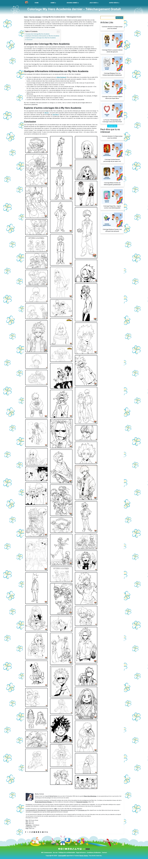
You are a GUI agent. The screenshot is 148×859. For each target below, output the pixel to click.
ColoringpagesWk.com (31, 810)
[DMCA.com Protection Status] (86, 849)
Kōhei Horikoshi (61, 77)
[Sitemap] (75, 849)
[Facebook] (25, 832)
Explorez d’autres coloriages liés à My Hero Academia (41, 37)
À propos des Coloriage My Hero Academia (37, 34)
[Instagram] (30, 832)
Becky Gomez (84, 855)
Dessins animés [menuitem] (72, 2)
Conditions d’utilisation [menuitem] (94, 852)
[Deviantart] (32, 832)
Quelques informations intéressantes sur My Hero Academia (42, 35)
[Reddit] (38, 832)
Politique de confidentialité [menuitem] (67, 852)
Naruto (46, 112)
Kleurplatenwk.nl (42, 810)
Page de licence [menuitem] (81, 852)
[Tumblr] (40, 832)
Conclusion (29, 39)
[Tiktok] (73, 849)
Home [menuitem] (37, 2)
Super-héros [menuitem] (113, 2)
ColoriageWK (62, 855)
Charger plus (112, 126)
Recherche (119, 17)
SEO (55, 808)
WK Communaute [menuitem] (46, 852)
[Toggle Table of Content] (57, 31)
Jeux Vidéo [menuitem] (93, 2)
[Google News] (81, 849)
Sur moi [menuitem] (55, 852)
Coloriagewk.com (82, 810)
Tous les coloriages (35, 17)
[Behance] (47, 832)
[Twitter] (27, 832)
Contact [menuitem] (104, 852)
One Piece (55, 114)
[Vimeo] (45, 832)
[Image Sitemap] (78, 849)
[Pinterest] (36, 832)
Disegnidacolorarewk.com (53, 810)
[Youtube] (43, 832)
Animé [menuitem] (53, 2)
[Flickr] (34, 832)
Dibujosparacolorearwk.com (68, 810)
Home (26, 17)
